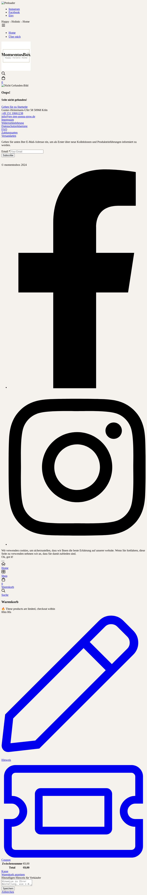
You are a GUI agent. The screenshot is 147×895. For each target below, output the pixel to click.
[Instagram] (77, 544)
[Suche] (73, 73)
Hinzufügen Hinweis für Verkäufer (21, 877)
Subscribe (8, 155)
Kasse (4, 871)
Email (5, 151)
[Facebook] (77, 387)
